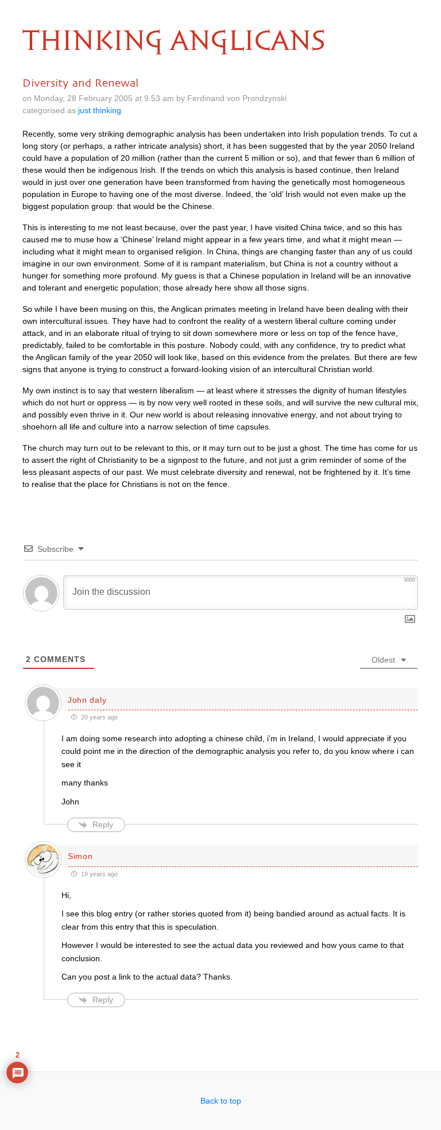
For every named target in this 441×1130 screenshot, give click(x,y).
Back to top (220, 1100)
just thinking (99, 110)
